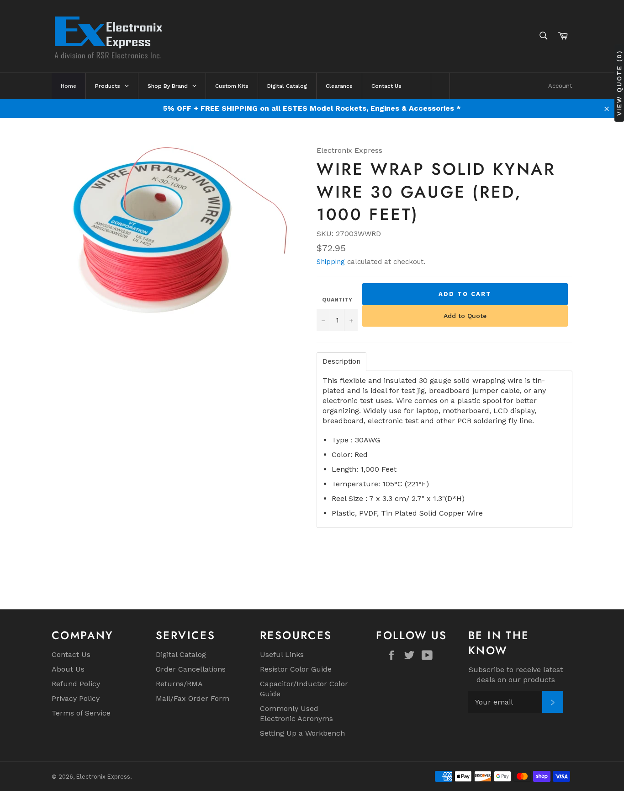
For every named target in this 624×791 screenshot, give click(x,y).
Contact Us (71, 654)
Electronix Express (103, 776)
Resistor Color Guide (296, 669)
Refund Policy (76, 683)
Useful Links (282, 654)
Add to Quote (465, 315)
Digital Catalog (181, 654)
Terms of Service (81, 713)
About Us (68, 669)
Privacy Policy (76, 698)
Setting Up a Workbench (302, 733)
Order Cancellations (191, 669)
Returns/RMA (179, 683)
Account (560, 85)
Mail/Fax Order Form (192, 698)
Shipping (331, 262)
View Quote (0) (619, 83)
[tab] (341, 361)
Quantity (337, 299)
